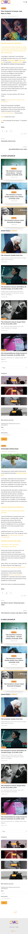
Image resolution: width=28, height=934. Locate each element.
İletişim (17, 927)
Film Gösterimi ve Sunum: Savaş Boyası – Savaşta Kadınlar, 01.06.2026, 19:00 (14, 173)
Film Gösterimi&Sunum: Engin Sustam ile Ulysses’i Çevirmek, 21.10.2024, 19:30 (14, 354)
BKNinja (14, 930)
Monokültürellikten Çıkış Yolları (18, 149)
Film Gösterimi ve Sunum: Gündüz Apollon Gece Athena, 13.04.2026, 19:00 (14, 196)
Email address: (4, 432)
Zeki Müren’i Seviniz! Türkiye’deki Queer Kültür (12, 603)
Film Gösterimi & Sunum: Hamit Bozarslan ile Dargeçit (14, 221)
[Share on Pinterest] (10, 592)
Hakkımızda (12, 927)
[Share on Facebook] (2, 592)
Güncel (14, 168)
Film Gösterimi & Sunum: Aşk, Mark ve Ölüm (14, 613)
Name (2, 427)
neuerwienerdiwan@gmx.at (7, 113)
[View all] (14, 380)
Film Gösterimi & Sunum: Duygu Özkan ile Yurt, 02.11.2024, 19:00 (13, 323)
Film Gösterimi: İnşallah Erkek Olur (12, 255)
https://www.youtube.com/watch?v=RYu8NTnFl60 (13, 567)
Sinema (3, 8)
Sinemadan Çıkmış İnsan (8, 141)
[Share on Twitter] (6, 592)
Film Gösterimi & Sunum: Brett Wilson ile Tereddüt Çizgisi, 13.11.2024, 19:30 (13, 288)
